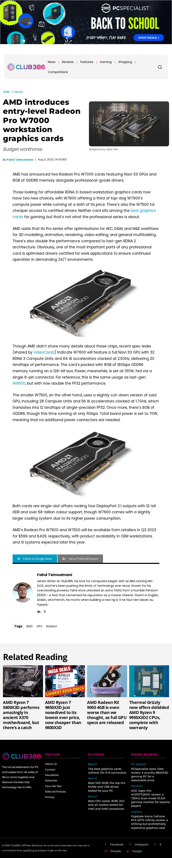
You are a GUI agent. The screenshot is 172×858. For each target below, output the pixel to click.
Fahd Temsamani (20, 160)
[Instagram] (130, 845)
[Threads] (106, 851)
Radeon (51, 626)
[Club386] (26, 67)
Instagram (142, 844)
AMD (6, 91)
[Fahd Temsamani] (23, 592)
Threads (115, 851)
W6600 (19, 383)
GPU (39, 626)
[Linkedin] (38, 610)
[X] (44, 610)
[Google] (128, 851)
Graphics (136, 811)
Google (137, 851)
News (18, 91)
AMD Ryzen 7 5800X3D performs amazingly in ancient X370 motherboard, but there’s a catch (21, 714)
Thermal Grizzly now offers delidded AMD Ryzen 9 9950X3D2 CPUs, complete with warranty (149, 714)
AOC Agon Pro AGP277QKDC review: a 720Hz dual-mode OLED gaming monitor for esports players (150, 798)
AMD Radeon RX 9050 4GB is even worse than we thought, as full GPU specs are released (106, 712)
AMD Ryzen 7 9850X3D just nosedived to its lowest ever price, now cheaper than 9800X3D (63, 714)
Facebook (117, 844)
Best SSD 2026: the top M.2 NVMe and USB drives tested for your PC (106, 786)
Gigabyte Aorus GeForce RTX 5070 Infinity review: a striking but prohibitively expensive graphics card (149, 822)
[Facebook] (106, 845)
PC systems (138, 764)
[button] (160, 67)
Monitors (136, 786)
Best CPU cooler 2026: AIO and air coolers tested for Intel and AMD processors (106, 804)
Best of (92, 764)
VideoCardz (44, 352)
